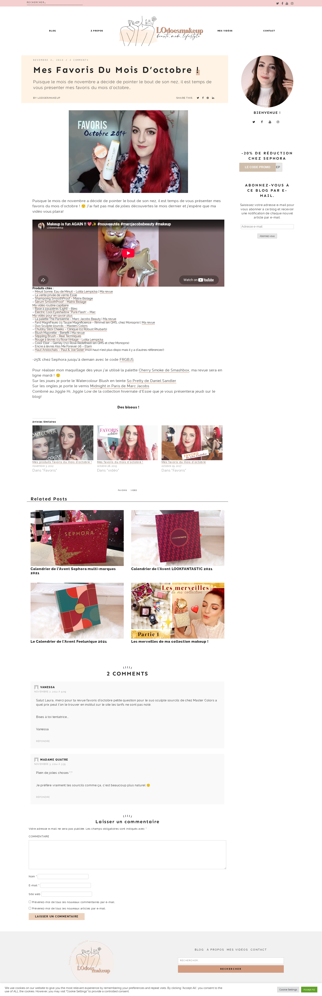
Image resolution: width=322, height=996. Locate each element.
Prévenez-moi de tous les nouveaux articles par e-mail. (69, 908)
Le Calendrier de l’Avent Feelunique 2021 (69, 642)
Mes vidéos (225, 31)
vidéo (134, 490)
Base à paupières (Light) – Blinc (56, 308)
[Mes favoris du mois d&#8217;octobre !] (127, 442)
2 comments (79, 60)
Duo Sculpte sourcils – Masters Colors (61, 326)
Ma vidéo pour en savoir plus (52, 315)
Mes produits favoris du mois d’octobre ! (62, 462)
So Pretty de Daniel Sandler (151, 381)
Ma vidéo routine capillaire (50, 305)
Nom (33, 876)
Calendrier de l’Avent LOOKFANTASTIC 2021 (172, 569)
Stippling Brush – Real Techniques (58, 336)
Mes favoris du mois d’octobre (184, 462)
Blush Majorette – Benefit (52, 332)
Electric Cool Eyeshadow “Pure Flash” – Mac (65, 312)
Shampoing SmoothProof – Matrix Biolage (64, 298)
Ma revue (106, 291)
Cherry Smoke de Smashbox (164, 370)
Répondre (43, 741)
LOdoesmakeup (49, 97)
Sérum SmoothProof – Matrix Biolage (60, 302)
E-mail (34, 885)
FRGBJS (127, 359)
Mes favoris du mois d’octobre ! (120, 462)
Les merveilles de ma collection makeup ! (170, 642)
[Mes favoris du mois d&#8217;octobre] (192, 442)
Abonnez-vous (267, 236)
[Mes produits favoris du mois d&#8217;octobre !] (62, 442)
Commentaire (39, 836)
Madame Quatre (54, 759)
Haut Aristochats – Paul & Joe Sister (60, 350)
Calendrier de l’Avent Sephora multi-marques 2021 (73, 571)
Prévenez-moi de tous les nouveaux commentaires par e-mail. (73, 902)
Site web (34, 894)
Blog (52, 31)
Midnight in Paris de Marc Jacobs (119, 386)
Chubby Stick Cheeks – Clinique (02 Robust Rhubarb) (71, 329)
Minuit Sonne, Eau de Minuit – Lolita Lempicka (66, 291)
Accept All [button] (309, 989)
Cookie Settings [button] (288, 989)
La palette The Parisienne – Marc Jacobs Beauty (68, 319)
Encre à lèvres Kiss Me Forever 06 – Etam (63, 346)
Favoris (122, 490)
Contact (269, 31)
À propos (97, 31)
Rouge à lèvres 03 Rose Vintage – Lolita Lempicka (69, 339)
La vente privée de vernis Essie (56, 295)
